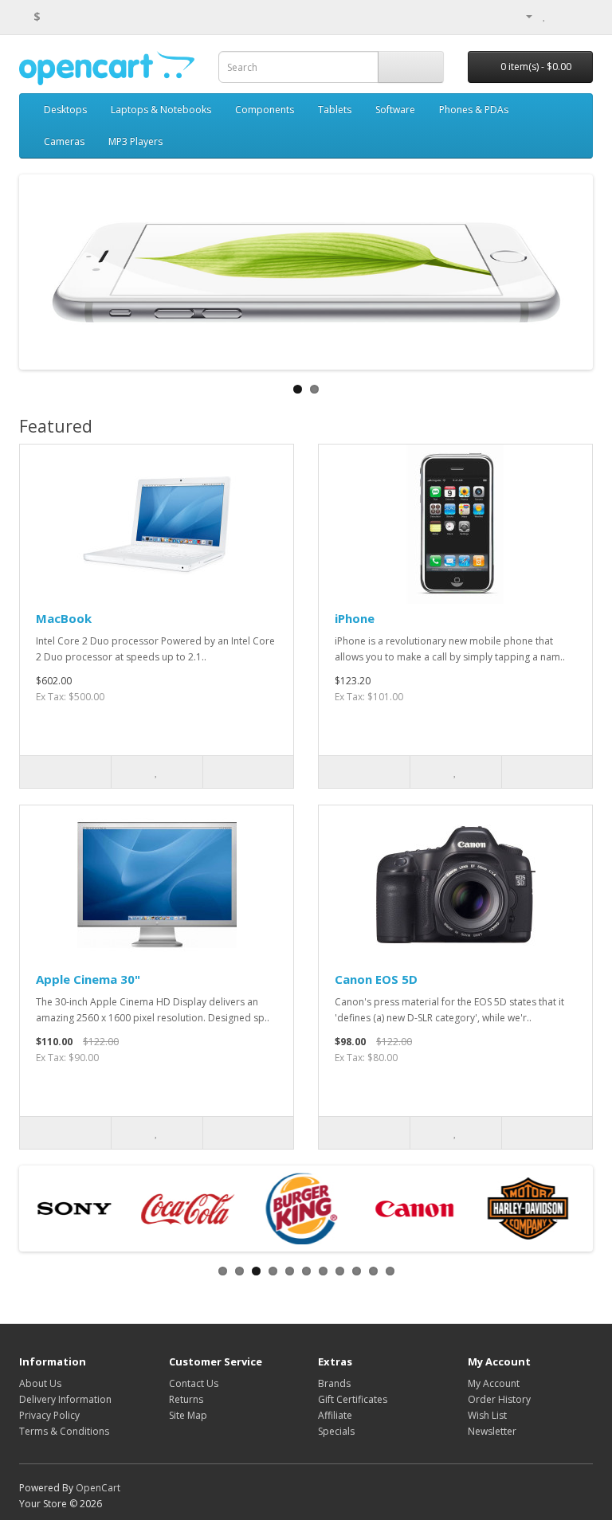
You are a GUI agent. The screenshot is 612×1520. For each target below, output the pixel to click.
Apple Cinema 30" (88, 979)
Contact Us (193, 1383)
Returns (186, 1399)
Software (395, 109)
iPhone (355, 618)
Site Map (188, 1415)
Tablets (334, 109)
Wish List (487, 1415)
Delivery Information (65, 1399)
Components (264, 109)
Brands (334, 1383)
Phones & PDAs (473, 109)
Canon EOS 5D (376, 979)
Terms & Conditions (64, 1431)
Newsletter (492, 1431)
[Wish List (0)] (545, 15)
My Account (494, 1383)
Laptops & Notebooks (161, 109)
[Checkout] (580, 15)
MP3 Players (135, 141)
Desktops (65, 109)
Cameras (64, 141)
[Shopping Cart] (561, 15)
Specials (336, 1431)
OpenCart (98, 1488)
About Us (40, 1383)
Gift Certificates (352, 1399)
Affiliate (335, 1415)
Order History (499, 1399)
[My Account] (522, 15)
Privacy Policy (49, 1415)
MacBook (64, 618)
